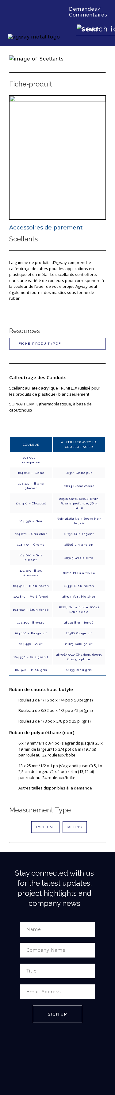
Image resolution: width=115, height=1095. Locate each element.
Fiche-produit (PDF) (40, 344)
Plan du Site (44, 1070)
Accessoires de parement (46, 227)
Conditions (25, 1070)
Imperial (45, 827)
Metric (74, 827)
